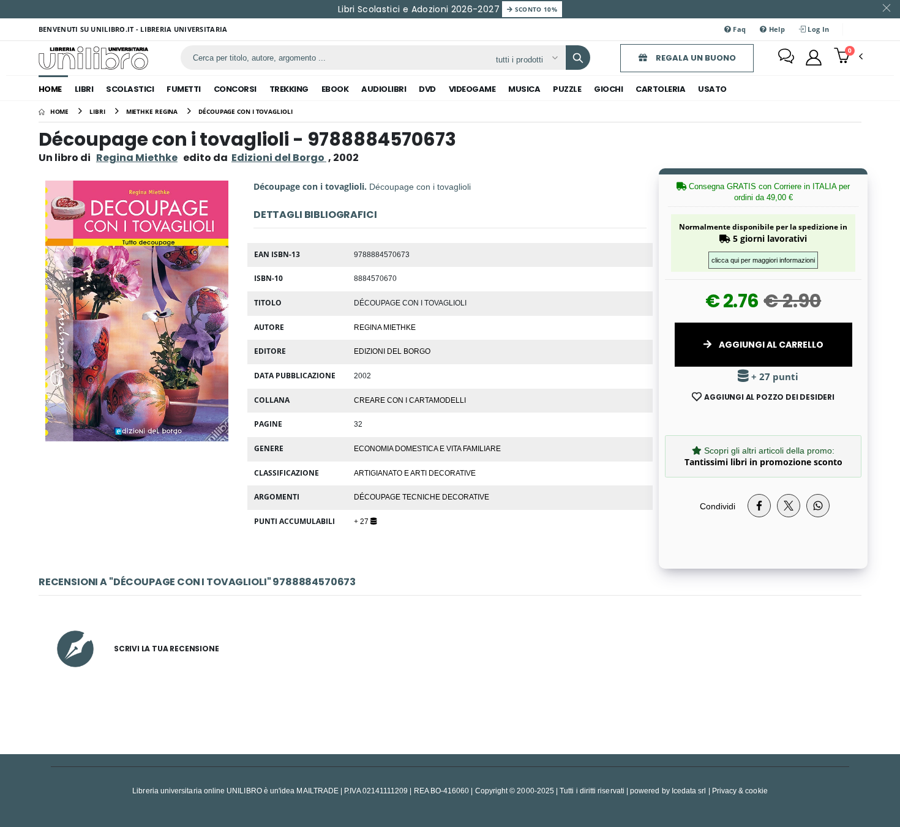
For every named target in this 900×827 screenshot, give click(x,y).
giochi (608, 89)
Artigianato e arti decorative (415, 472)
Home (50, 89)
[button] (848, 57)
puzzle (567, 89)
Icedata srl (689, 790)
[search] (578, 57)
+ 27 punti (773, 376)
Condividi (717, 506)
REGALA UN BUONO (695, 58)
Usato (712, 89)
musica (524, 89)
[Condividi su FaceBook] (759, 505)
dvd (427, 89)
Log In (817, 29)
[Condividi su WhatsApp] (818, 505)
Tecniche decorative (445, 496)
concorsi (235, 89)
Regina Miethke (137, 158)
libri (84, 89)
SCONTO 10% (534, 9)
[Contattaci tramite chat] (786, 57)
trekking (289, 89)
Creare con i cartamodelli (410, 400)
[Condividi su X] (788, 505)
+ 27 (362, 521)
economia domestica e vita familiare (427, 448)
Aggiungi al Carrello (770, 345)
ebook (335, 89)
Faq (738, 29)
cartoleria (660, 89)
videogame (472, 89)
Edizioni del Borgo (392, 351)
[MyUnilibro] (814, 57)
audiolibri (383, 89)
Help (776, 29)
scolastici (130, 89)
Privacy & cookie (740, 790)
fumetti (184, 89)
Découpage (378, 496)
